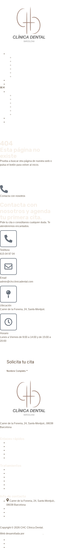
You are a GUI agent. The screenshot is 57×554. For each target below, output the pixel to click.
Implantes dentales (23, 57)
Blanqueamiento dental (26, 68)
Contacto (11, 84)
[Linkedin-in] (4, 430)
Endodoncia (19, 76)
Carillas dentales (22, 72)
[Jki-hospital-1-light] (1, 430)
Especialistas (13, 80)
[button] (28, 88)
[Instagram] (7, 430)
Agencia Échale (34, 533)
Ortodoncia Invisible (24, 61)
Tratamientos (13, 53)
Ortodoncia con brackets (26, 65)
